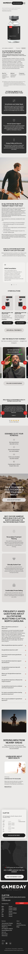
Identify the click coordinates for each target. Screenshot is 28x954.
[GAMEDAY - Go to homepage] (14, 887)
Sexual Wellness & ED (7, 930)
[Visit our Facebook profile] (6, 943)
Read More (4, 319)
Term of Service (8, 948)
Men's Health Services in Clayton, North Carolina (11, 8)
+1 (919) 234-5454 (6, 900)
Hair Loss (4, 932)
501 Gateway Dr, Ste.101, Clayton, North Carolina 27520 (13, 897)
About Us (19, 923)
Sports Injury (5, 933)
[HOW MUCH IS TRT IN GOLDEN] (14, 768)
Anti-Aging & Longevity (7, 928)
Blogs (18, 926)
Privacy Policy (14, 948)
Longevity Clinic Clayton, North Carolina (9, 9)
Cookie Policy (20, 948)
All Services (4, 935)
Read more (13, 412)
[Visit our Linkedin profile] (10, 943)
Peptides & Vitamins (6, 925)
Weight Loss (5, 926)
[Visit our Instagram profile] (3, 943)
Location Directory (21, 925)
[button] (24, 3)
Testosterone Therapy (7, 923)
